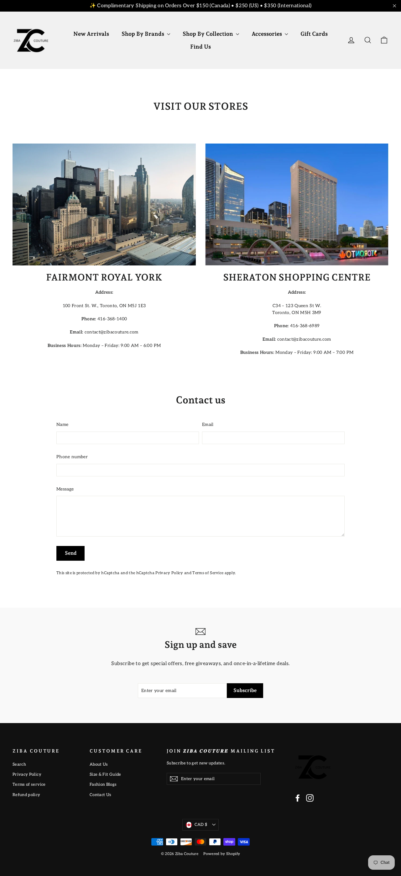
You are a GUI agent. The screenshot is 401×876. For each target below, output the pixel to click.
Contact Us (101, 794)
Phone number (72, 456)
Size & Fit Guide (105, 774)
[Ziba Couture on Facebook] (297, 798)
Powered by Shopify (221, 854)
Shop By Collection (208, 33)
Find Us (200, 46)
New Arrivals (91, 33)
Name (62, 424)
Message (65, 489)
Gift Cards (314, 33)
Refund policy (26, 794)
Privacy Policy (169, 573)
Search (19, 764)
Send (70, 553)
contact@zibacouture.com (111, 332)
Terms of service (29, 784)
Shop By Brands (143, 33)
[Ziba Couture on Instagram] (310, 798)
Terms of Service (207, 573)
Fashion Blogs (103, 784)
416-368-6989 (305, 325)
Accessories (267, 33)
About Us (99, 764)
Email (208, 424)
